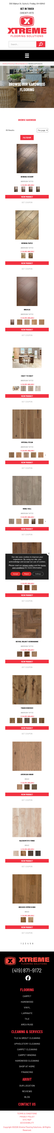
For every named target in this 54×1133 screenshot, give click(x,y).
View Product (27, 196)
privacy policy (28, 565)
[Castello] (30, 255)
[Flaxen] (33, 455)
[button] (40, 44)
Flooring (11, 63)
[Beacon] (27, 357)
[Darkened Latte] (38, 853)
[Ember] (23, 853)
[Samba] (41, 322)
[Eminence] (33, 521)
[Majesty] (41, 521)
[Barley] (19, 455)
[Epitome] (34, 720)
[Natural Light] (30, 919)
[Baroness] (27, 490)
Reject (26, 574)
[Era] (19, 587)
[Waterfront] (38, 388)
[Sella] (38, 189)
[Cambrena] (27, 158)
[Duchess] (26, 521)
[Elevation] (27, 720)
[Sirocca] (34, 587)
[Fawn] (26, 455)
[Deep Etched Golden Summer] (27, 889)
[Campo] (27, 322)
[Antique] (27, 424)
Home (5, 63)
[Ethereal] (27, 822)
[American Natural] (27, 756)
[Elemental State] (30, 853)
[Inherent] (41, 720)
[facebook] (28, 978)
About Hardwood (21, 63)
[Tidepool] (30, 388)
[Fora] (23, 189)
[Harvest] (41, 455)
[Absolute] (27, 689)
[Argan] (27, 291)
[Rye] (27, 587)
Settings (38, 574)
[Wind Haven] (34, 787)
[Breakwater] (23, 388)
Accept (15, 574)
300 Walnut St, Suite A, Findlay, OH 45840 (27, 3)
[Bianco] (27, 225)
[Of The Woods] (27, 787)
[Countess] (19, 521)
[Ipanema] (34, 322)
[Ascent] (19, 720)
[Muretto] (30, 189)
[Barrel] (19, 322)
